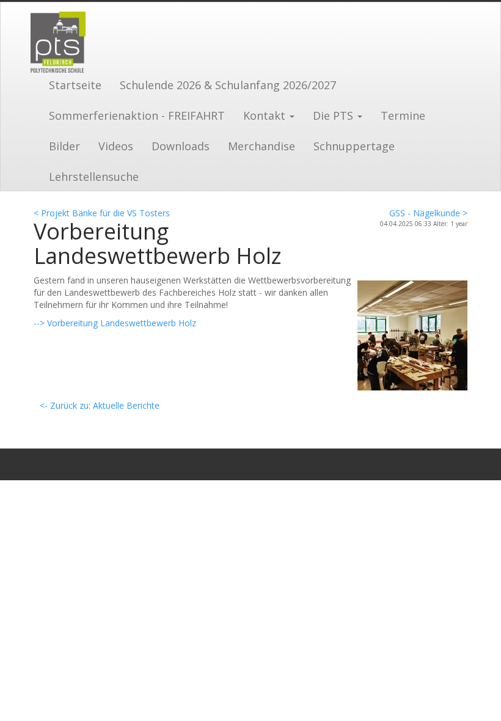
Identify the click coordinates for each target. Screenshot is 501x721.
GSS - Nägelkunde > (428, 213)
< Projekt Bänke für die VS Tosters (102, 213)
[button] (269, 114)
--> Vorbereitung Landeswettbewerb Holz (115, 323)
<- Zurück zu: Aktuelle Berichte (99, 405)
